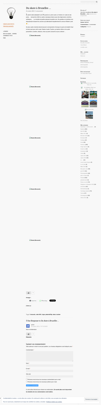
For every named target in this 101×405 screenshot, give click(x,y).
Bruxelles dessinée (85, 42)
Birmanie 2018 (83, 135)
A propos (5, 31)
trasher (58, 314)
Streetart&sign (83, 188)
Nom (27, 363)
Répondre (29, 337)
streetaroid (83, 186)
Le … (81, 160)
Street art (82, 56)
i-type (43, 314)
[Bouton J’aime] (28, 292)
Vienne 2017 (83, 197)
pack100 (82, 171)
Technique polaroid (84, 191)
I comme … (83, 36)
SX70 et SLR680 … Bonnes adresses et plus (9, 34)
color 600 (38, 314)
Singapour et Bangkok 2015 (87, 184)
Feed (4, 38)
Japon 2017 (83, 155)
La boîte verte (83, 47)
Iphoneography (84, 66)
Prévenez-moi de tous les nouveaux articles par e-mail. (42, 382)
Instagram (82, 53)
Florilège (82, 140)
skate (54, 314)
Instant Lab (83, 148)
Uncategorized (83, 195)
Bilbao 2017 (83, 133)
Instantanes (83, 151)
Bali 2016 (82, 131)
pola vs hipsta (83, 175)
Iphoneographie (84, 64)
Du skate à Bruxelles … (38, 8)
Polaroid (89, 26)
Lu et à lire (82, 164)
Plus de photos (84, 120)
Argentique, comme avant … (87, 126)
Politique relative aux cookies (54, 402)
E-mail (28, 368)
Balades (82, 129)
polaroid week (83, 180)
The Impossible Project (85, 73)
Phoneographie (84, 173)
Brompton (82, 137)
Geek (81, 142)
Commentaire (30, 350)
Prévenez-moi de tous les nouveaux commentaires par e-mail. (44, 379)
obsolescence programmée (8, 24)
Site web (28, 374)
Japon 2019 (83, 157)
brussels (32, 314)
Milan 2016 (83, 166)
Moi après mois (84, 168)
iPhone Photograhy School (86, 62)
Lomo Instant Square (85, 162)
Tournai (82, 193)
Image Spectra (83, 146)
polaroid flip (48, 314)
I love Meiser (83, 45)
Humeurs (82, 144)
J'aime (82, 153)
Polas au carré (83, 182)
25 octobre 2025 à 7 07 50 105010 (39, 326)
